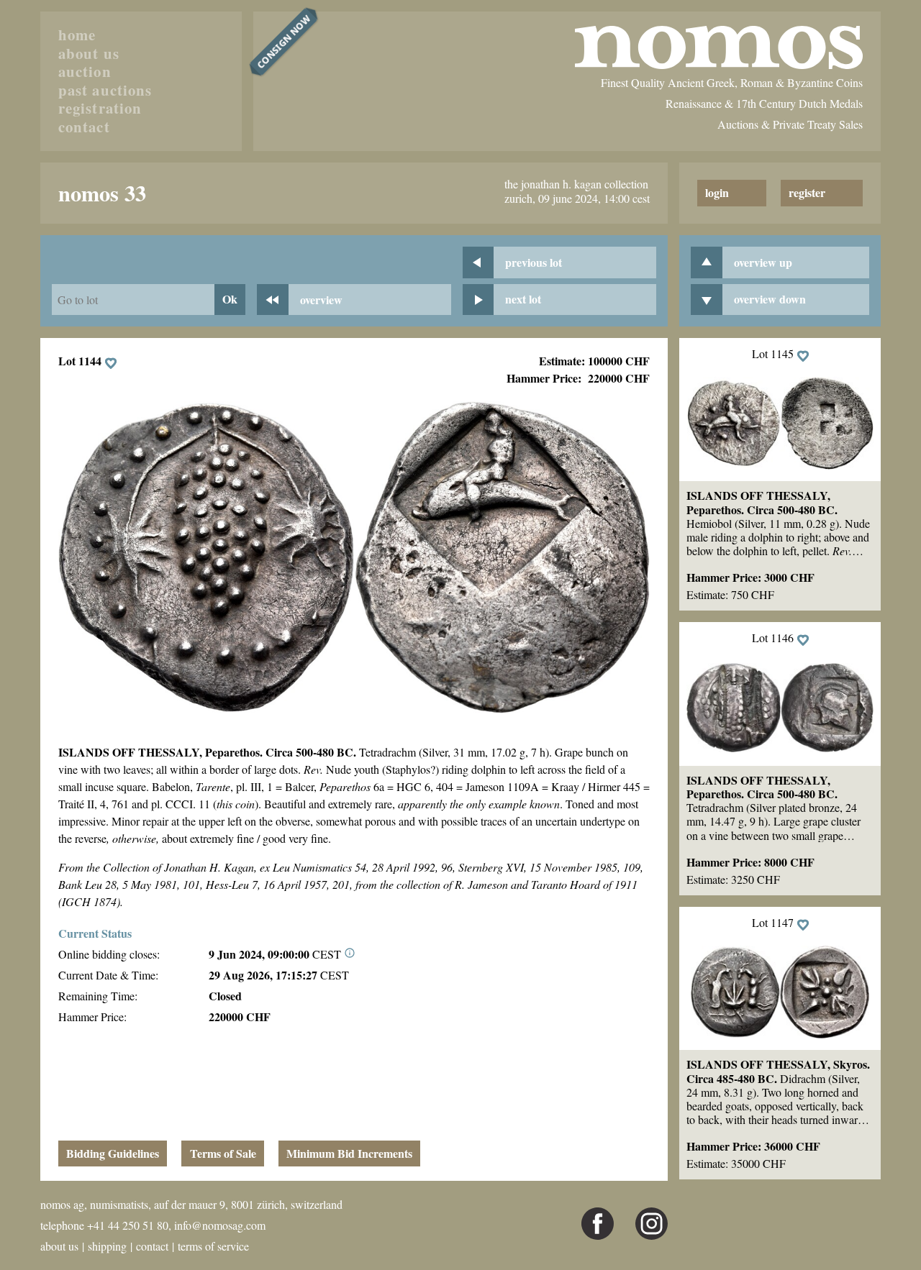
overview (321, 299)
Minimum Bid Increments (349, 1153)
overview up (763, 262)
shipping (107, 1245)
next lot (523, 299)
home (77, 35)
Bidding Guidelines (112, 1153)
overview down (770, 299)
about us (88, 54)
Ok (229, 299)
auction (85, 72)
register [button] (807, 192)
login (717, 192)
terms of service (213, 1245)
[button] (780, 426)
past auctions (105, 90)
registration (100, 108)
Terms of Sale (223, 1153)
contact (84, 127)
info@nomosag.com (220, 1225)
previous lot (533, 262)
